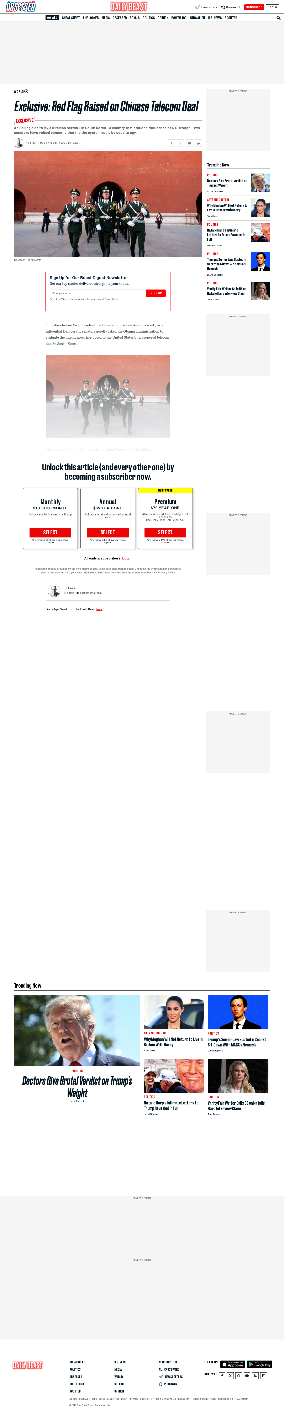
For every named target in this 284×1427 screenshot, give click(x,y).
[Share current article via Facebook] (171, 143)
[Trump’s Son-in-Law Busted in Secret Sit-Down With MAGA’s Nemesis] (260, 270)
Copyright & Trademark (233, 1399)
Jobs (102, 1399)
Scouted (231, 18)
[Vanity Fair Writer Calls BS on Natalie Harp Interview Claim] (260, 299)
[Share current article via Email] (189, 143)
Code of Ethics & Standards (158, 1399)
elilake (70, 593)
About (73, 1399)
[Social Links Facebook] (222, 1376)
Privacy (133, 1399)
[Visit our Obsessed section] (34, 7)
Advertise (113, 1399)
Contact (84, 1399)
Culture (119, 1384)
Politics (149, 18)
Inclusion (183, 1399)
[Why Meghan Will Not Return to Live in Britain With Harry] (260, 216)
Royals (135, 18)
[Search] (279, 18)
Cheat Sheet (71, 18)
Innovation (197, 18)
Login (127, 558)
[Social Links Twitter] (230, 1376)
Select (50, 532)
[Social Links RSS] (255, 1376)
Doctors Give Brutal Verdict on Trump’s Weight (77, 1086)
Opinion (163, 18)
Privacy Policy (111, 299)
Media (106, 18)
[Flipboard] (263, 1376)
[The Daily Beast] (129, 7)
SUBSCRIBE (254, 7)
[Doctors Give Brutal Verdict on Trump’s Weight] (260, 191)
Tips (94, 1399)
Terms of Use (93, 299)
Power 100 (178, 18)
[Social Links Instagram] (238, 1376)
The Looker (91, 18)
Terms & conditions (203, 1399)
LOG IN (272, 7)
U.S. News (215, 18)
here (99, 609)
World (118, 1377)
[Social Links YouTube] (247, 1376)
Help (124, 1399)
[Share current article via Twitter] (180, 143)
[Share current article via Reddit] (198, 143)
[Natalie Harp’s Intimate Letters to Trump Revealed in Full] (260, 240)
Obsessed (120, 18)
